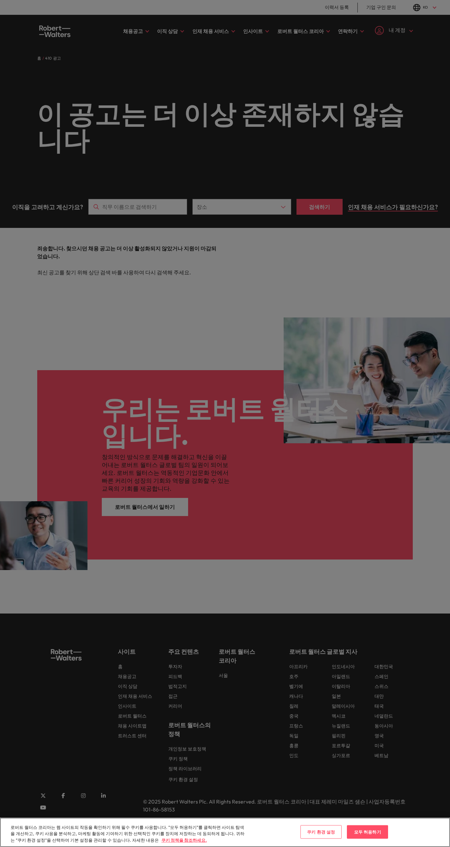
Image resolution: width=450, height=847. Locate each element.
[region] (225, 832)
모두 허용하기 (367, 831)
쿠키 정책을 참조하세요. (184, 840)
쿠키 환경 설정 (321, 831)
